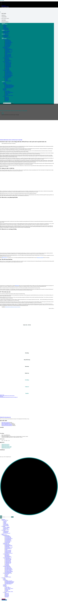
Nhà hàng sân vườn (7, 48)
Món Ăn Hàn (7, 596)
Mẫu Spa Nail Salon (6, 57)
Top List (4, 83)
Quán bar (6, 79)
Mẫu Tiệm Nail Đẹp (7, 60)
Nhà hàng (4, 26)
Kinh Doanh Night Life (8, 87)
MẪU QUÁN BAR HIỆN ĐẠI (6, 423)
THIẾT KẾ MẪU (4, 38)
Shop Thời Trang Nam (8, 71)
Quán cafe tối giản (7, 46)
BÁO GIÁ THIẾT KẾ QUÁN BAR (7, 424)
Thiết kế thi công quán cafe (5, 444)
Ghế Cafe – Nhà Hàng (6, 31)
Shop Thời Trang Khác (8, 76)
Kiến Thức (4, 88)
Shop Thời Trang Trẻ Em (8, 72)
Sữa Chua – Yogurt (7, 93)
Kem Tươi (6, 94)
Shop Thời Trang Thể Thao (8, 73)
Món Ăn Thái (7, 98)
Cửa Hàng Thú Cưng (8, 65)
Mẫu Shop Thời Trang (6, 566)
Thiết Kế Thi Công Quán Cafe (5, 417)
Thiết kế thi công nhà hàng (5, 445)
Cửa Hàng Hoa (7, 67)
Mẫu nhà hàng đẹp (5, 47)
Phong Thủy (5, 89)
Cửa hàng (4, 523)
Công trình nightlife (6, 29)
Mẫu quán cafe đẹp (6, 39)
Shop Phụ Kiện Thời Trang (8, 74)
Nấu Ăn (4, 96)
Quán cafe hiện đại (7, 40)
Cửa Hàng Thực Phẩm (8, 63)
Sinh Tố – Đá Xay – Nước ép (9, 92)
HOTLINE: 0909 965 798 (2, 402)
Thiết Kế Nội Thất (5, 35)
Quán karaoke (7, 77)
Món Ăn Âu (6, 100)
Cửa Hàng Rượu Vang (8, 62)
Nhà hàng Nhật (7, 50)
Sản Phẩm (3, 30)
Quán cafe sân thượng (8, 43)
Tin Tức (4, 82)
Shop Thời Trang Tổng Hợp (9, 75)
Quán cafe (4, 24)
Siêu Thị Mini (7, 68)
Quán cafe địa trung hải (8, 44)
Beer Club (6, 78)
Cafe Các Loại (7, 90)
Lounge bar (6, 576)
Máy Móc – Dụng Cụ (6, 33)
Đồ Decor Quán (5, 32)
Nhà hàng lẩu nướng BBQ (8, 49)
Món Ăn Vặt (7, 97)
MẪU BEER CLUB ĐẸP (5, 422)
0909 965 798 (3, 5)
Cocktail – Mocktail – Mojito (9, 95)
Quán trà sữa (5, 25)
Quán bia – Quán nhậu (8, 54)
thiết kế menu (17, 285)
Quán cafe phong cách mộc (8, 42)
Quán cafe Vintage (7, 45)
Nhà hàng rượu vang (8, 56)
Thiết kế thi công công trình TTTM (6, 447)
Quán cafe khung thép (8, 41)
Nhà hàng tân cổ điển (8, 55)
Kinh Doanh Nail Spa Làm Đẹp (9, 86)
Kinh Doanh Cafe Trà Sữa (8, 84)
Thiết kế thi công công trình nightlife (7, 446)
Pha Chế (4, 586)
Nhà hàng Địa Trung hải (8, 52)
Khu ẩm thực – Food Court (8, 553)
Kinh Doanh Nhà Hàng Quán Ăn (9, 85)
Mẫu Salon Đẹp (7, 59)
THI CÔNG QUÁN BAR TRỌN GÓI (7, 425)
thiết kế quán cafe (4, 257)
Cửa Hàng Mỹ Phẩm (8, 64)
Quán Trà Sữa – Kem (6, 543)
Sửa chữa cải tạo (5, 36)
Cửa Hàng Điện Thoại (8, 66)
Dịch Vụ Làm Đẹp (5, 28)
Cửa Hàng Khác (7, 69)
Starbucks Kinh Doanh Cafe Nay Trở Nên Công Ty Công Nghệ (11, 139)
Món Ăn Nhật (7, 99)
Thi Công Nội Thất (6, 34)
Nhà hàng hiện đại (7, 51)
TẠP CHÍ (3, 81)
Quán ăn (6, 53)
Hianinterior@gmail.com (5, 6)
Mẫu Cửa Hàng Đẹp (6, 61)
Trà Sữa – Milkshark (8, 91)
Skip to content (2, 0)
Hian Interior (3, 23)
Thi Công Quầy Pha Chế (6, 533)
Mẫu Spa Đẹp (7, 58)
